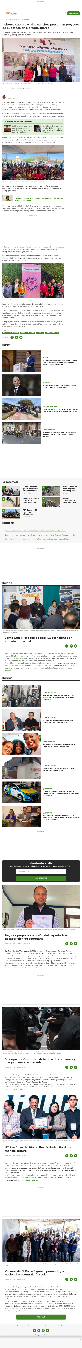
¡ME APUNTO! (41, 878)
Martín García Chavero (13, 646)
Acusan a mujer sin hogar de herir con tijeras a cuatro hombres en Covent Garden (59, 434)
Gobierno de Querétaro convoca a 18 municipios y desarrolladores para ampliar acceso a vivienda (60, 817)
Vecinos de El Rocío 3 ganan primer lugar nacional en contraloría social (34, 1272)
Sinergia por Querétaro (14, 1080)
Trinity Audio (21, 89)
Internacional (48, 430)
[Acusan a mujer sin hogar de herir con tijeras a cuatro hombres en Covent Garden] (21, 433)
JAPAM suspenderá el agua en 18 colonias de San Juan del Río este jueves (31, 502)
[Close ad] (80, 1339)
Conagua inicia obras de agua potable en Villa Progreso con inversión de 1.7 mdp (60, 410)
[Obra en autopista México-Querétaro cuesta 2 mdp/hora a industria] (21, 720)
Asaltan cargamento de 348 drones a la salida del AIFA (69, 501)
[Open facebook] (34, 1330)
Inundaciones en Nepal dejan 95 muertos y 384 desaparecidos (69, 490)
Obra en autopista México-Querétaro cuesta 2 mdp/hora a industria (58, 721)
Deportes (46, 383)
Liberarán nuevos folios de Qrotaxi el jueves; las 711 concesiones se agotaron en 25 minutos (61, 793)
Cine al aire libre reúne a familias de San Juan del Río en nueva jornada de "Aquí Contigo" (52, 129)
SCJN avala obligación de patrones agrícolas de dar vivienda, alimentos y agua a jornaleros (22, 129)
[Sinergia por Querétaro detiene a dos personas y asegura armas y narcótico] (41, 1028)
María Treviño (14, 96)
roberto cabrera (27, 333)
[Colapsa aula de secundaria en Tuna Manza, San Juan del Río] (21, 768)
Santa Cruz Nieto (11, 666)
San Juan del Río (23, 19)
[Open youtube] (47, 1330)
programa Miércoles (18, 658)
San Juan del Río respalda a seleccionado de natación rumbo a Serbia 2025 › (35, 531)
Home (4, 19)
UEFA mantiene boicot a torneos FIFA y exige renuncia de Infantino (59, 386)
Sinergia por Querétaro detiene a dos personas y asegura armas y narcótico (40, 1060)
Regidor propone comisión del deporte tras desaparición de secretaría (36, 937)
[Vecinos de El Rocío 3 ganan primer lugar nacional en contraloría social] (41, 1240)
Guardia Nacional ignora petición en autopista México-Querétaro (30, 490)
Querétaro (12, 19)
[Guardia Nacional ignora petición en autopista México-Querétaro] (11, 491)
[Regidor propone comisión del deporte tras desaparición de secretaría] (41, 906)
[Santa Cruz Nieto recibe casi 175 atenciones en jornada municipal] (41, 607)
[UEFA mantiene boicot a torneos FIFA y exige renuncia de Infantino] (21, 385)
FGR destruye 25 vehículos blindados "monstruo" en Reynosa (30, 514)
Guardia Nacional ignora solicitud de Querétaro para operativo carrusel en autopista (58, 697)
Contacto (61, 1326)
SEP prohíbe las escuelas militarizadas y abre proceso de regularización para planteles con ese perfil (59, 362)
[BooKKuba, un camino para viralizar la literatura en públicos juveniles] (21, 744)
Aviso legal (20, 1326)
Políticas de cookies (50, 1326)
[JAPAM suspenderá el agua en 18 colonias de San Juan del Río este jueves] (11, 502)
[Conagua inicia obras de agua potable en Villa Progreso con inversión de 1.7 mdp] (21, 409)
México (45, 357)
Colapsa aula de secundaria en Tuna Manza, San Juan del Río (58, 769)
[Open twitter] (38, 1330)
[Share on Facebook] (12, 337)
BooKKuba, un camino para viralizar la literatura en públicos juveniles (58, 745)
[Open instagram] (43, 1330)
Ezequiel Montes (49, 407)
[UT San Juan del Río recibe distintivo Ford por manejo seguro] (41, 1117)
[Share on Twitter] (16, 337)
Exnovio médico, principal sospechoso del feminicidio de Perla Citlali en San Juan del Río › (40, 535)
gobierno (40, 333)
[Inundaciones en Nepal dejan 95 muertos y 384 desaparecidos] (51, 491)
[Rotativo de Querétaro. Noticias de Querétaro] (35, 13)
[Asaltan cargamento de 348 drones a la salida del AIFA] (51, 502)
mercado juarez (52, 333)
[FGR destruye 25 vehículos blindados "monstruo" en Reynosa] (11, 514)
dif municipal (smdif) (10, 333)
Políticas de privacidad (34, 1326)
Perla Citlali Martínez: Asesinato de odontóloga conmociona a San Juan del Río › (37, 539)
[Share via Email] (20, 337)
